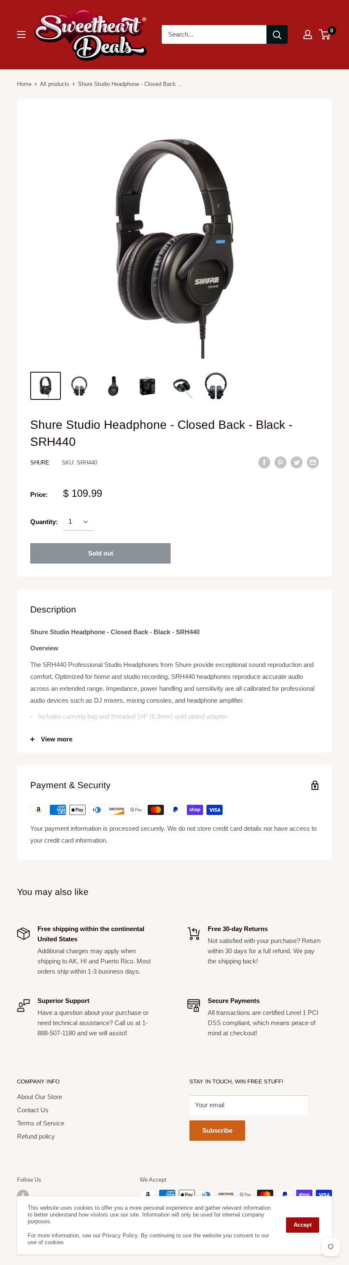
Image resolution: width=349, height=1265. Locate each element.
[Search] (277, 34)
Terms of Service (40, 1123)
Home (24, 84)
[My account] (307, 34)
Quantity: (44, 521)
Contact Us (33, 1110)
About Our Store (39, 1096)
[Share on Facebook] (264, 462)
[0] (325, 34)
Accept (303, 1225)
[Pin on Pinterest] (280, 462)
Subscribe (217, 1130)
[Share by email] (313, 462)
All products (54, 84)
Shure (39, 462)
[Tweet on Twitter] (297, 462)
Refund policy (36, 1136)
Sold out (100, 553)
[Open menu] (21, 34)
